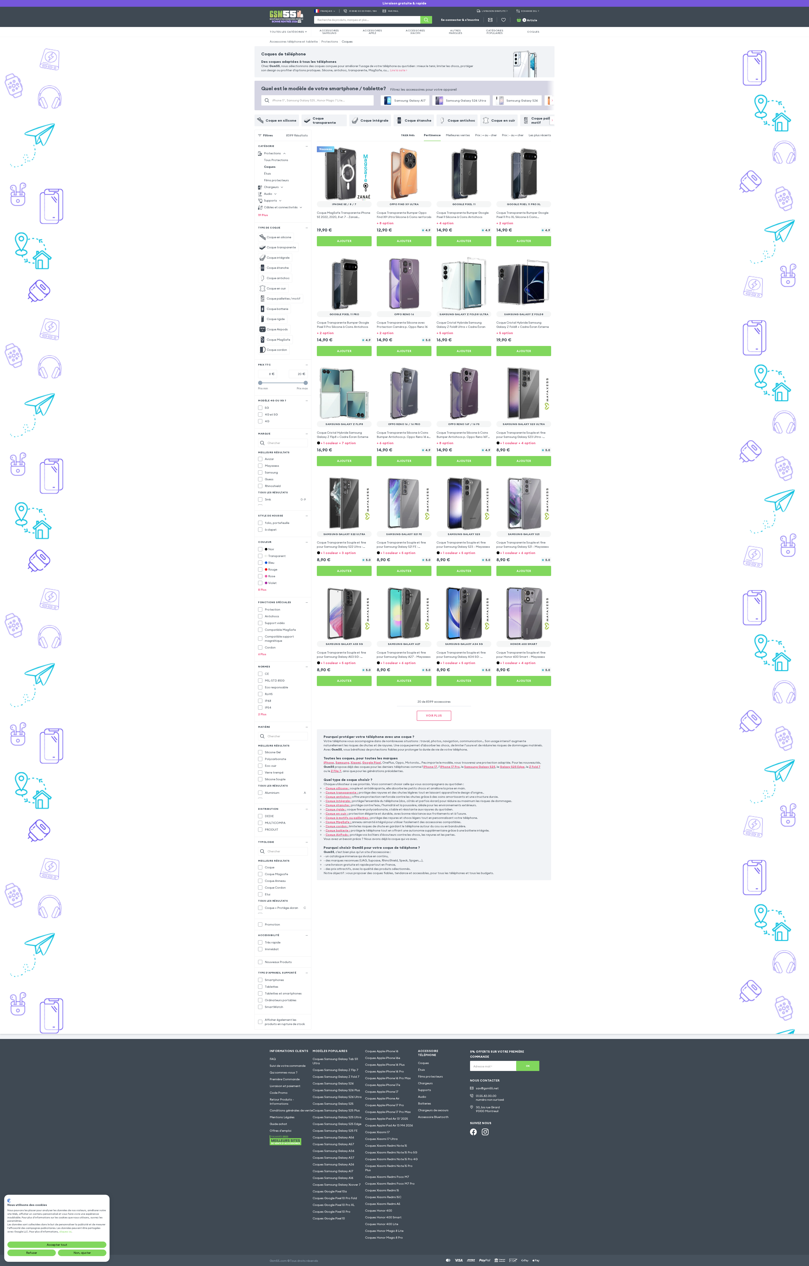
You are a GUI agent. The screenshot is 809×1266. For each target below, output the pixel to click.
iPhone (329, 762)
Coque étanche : (338, 805)
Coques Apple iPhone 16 (381, 1051)
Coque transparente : (341, 792)
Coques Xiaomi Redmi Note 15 (386, 1146)
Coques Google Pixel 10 (329, 1218)
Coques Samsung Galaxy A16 (333, 1178)
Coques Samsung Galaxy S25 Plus (336, 1110)
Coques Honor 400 (378, 1210)
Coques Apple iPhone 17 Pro (384, 1105)
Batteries (424, 1103)
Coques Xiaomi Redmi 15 (382, 1190)
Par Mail (393, 11)
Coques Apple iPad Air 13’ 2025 (386, 1119)
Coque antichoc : (338, 797)
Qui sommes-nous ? (283, 1072)
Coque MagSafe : (338, 822)
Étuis (267, 173)
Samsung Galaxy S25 (479, 767)
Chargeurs (425, 1083)
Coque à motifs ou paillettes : (347, 818)
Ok (528, 1065)
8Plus (262, 590)
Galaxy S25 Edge (512, 767)
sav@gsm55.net (487, 1088)
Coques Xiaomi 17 (377, 1132)
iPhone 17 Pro (450, 767)
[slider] (260, 383)
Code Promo (279, 1093)
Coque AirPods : (337, 835)
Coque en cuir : (336, 813)
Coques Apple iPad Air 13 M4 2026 (389, 1125)
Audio (422, 1097)
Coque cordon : (336, 826)
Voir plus (434, 715)
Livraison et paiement (285, 1086)
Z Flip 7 (336, 771)
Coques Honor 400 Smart (383, 1217)
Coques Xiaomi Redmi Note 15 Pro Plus (389, 1168)
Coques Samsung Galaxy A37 (333, 1158)
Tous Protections (276, 160)
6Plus (262, 654)
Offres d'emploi (280, 1131)
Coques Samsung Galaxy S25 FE (335, 1131)
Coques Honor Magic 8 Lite (384, 1231)
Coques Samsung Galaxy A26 (333, 1164)
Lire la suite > (398, 70)
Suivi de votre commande (287, 1066)
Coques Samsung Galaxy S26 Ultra (337, 1097)
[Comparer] (357, 152)
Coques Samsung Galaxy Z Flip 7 (335, 1070)
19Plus (263, 215)
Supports (424, 1090)
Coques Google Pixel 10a (330, 1191)
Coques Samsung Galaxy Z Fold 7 (336, 1077)
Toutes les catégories (287, 31)
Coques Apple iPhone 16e (382, 1058)
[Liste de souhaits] (503, 20)
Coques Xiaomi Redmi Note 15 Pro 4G (391, 1159)
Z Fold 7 (534, 767)
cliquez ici (65, 1231)
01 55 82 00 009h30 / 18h (363, 11)
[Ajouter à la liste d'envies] (365, 152)
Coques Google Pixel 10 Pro (331, 1212)
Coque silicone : (337, 788)
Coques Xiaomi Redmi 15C (383, 1197)
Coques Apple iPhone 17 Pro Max (388, 1112)
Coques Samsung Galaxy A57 (333, 1144)
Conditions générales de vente (291, 1110)
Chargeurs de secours (433, 1110)
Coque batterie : (337, 830)
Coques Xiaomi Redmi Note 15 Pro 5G (391, 1152)
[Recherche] (426, 20)
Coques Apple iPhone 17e (382, 1085)
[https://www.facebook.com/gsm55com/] (473, 1132)
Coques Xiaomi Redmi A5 (382, 1204)
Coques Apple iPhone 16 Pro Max (388, 1078)
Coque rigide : (335, 809)
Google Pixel (371, 762)
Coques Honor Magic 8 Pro (384, 1237)
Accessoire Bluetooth (433, 1117)
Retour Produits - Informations (282, 1102)
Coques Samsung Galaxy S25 (333, 1104)
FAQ (273, 1059)
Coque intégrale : (338, 801)
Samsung (342, 762)
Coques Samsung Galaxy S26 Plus (336, 1090)
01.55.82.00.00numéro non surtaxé (490, 1098)
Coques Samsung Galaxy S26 (333, 1083)
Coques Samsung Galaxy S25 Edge (337, 1124)
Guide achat (278, 1124)
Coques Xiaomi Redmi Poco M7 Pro (390, 1183)
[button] (404, 223)
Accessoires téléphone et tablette (294, 41)
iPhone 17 (430, 767)
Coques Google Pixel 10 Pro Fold (335, 1198)
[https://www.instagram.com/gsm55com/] (485, 1132)
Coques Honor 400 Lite (381, 1224)
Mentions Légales (282, 1117)
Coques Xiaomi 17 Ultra (381, 1139)
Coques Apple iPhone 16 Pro (384, 1071)
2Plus (262, 714)
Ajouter (344, 241)
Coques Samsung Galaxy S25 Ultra (337, 1117)
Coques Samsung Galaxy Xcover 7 (337, 1185)
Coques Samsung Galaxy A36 (333, 1151)
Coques (347, 41)
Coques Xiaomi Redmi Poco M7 (387, 1177)
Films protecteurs (276, 180)
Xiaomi (356, 762)
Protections (329, 41)
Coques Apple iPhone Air (382, 1098)
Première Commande (285, 1079)
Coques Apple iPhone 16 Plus (385, 1065)
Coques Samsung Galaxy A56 (333, 1137)
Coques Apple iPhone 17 (381, 1092)
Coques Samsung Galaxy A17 (333, 1171)
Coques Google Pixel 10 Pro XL (334, 1205)
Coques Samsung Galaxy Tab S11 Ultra (335, 1061)
